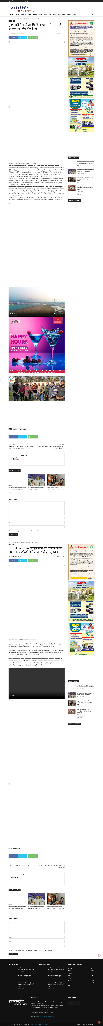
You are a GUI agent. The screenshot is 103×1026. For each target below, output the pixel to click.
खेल (50, 14)
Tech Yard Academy (42, 1024)
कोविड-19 (23, 14)
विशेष (13, 21)
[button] (92, 14)
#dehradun (15, 429)
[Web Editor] (10, 33)
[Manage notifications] (99, 1022)
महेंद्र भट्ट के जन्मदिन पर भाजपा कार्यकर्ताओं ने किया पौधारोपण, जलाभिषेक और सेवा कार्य (85, 187)
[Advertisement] (36, 91)
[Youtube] (77, 1003)
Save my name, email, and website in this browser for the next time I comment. (31, 531)
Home (10, 18)
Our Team (37, 1)
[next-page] (12, 493)
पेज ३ (63, 14)
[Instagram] (73, 1003)
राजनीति (29, 14)
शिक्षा (59, 14)
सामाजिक (35, 14)
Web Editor (14, 33)
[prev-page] (10, 493)
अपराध (40, 14)
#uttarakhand (23, 429)
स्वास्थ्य (45, 14)
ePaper (75, 14)
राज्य (17, 14)
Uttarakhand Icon (45, 1)
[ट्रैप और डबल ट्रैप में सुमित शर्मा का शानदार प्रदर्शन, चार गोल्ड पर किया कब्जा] (36, 480)
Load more (80, 194)
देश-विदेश (69, 14)
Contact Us (52, 1)
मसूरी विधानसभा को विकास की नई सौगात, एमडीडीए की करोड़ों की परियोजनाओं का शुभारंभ (85, 179)
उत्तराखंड (11, 14)
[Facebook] (70, 1003)
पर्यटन (54, 14)
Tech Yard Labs (33, 1024)
